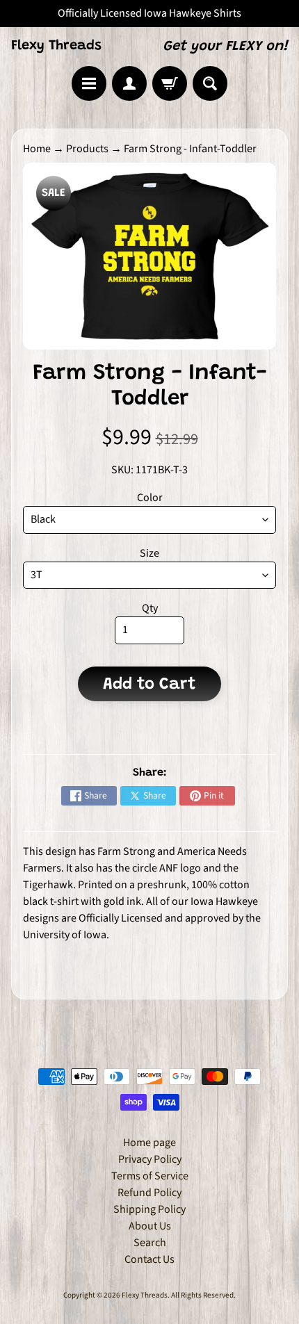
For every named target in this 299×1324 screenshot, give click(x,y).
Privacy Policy (149, 1159)
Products (87, 148)
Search (150, 1242)
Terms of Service (149, 1176)
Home (37, 148)
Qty (150, 608)
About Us (150, 1226)
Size (149, 553)
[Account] (129, 83)
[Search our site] (210, 83)
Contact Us (149, 1259)
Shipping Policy (149, 1209)
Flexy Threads (56, 46)
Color (150, 497)
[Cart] (169, 83)
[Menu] (89, 83)
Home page (149, 1142)
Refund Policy (149, 1192)
